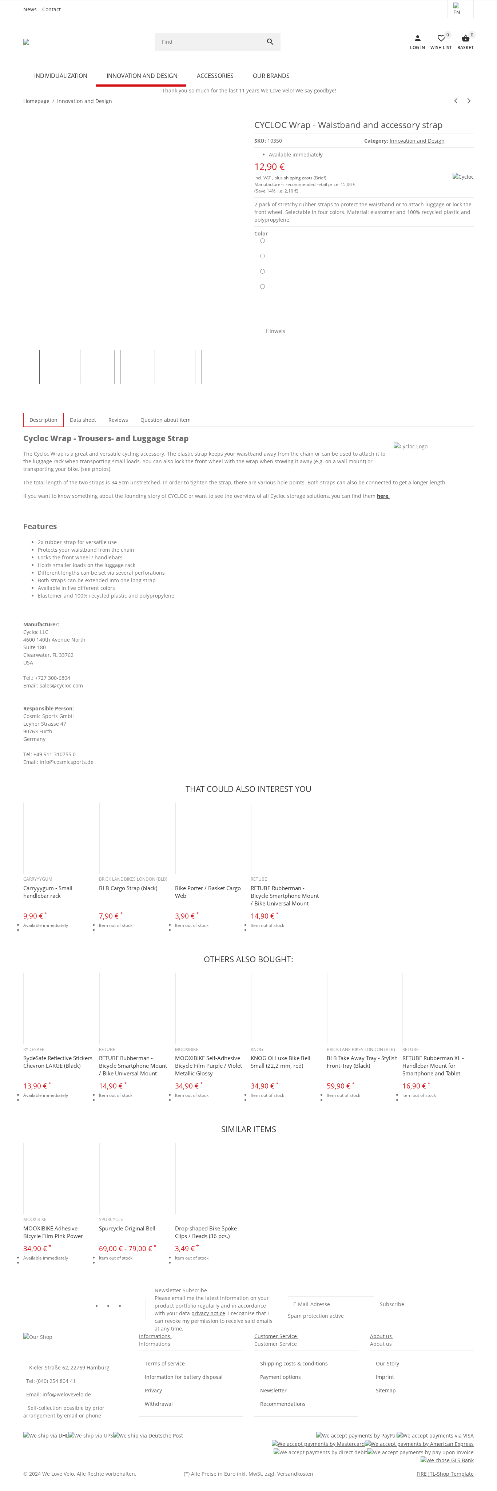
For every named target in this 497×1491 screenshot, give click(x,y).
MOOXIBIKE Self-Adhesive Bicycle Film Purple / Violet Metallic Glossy (208, 1065)
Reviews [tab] (118, 419)
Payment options (280, 1376)
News (30, 9)
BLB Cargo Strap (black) (128, 888)
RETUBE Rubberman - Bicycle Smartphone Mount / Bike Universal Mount (285, 895)
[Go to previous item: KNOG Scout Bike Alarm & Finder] (456, 100)
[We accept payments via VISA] (435, 1435)
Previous (26, 359)
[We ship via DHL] (45, 1435)
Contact (51, 9)
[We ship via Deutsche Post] (148, 1435)
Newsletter (273, 1390)
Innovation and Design (417, 140)
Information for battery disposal (184, 1376)
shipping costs (299, 178)
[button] (460, 9)
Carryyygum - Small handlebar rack (47, 891)
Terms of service (165, 1363)
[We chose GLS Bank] (447, 1460)
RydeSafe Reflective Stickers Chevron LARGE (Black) (57, 1061)
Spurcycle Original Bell (127, 1228)
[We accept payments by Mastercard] (318, 1443)
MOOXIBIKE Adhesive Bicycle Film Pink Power (53, 1232)
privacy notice (208, 1313)
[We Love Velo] (26, 42)
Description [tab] (43, 419)
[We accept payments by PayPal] (356, 1435)
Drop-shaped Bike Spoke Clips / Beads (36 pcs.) (206, 1232)
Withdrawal (159, 1403)
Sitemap (386, 1390)
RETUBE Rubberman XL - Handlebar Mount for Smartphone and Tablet (433, 1065)
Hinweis (275, 331)
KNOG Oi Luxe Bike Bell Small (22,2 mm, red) (280, 1061)
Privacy (153, 1390)
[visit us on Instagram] (131, 1307)
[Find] (273, 41)
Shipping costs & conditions (294, 1363)
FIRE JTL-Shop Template (445, 1473)
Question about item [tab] (165, 419)
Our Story (387, 1363)
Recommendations (283, 1403)
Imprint (385, 1376)
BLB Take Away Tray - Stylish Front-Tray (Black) (362, 1061)
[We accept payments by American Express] (419, 1443)
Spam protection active (316, 1315)
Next (244, 359)
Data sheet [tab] (83, 419)
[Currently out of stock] (262, 243)
